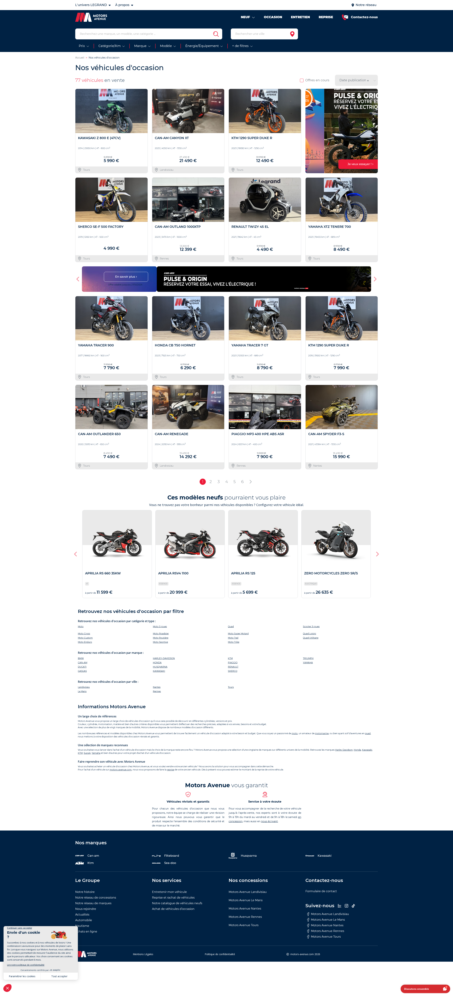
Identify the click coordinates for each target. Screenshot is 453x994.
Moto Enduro (85, 642)
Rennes (157, 691)
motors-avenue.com (121, 769)
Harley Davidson (344, 750)
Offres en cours (317, 80)
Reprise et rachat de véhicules (173, 897)
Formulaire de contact (321, 891)
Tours (231, 687)
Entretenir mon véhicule (169, 892)
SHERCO (232, 671)
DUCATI (82, 666)
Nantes (156, 687)
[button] (309, 131)
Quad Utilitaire (310, 637)
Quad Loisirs (309, 633)
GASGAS (82, 671)
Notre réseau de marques (93, 903)
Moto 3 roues (160, 626)
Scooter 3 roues (311, 626)
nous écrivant (269, 821)
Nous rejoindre (85, 909)
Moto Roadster (161, 633)
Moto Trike (233, 642)
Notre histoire (85, 892)
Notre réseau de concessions (95, 897)
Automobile (83, 920)
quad (368, 733)
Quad (231, 626)
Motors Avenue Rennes (245, 917)
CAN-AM (82, 662)
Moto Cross (84, 633)
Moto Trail (233, 637)
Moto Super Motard (238, 633)
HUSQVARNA (160, 666)
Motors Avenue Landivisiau (248, 892)
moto (295, 733)
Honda (357, 750)
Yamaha (96, 753)
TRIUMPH (308, 658)
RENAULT (233, 666)
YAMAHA (308, 662)
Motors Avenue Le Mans (246, 900)
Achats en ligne (86, 931)
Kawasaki (367, 750)
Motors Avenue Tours (244, 925)
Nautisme (82, 926)
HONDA (157, 662)
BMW (81, 658)
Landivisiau (84, 687)
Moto (81, 626)
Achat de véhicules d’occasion (173, 909)
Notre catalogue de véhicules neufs (177, 903)
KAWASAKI (159, 671)
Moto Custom (85, 637)
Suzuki (87, 753)
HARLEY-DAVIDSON (164, 658)
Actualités (82, 914)
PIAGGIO (232, 662)
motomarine (322, 733)
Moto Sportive (160, 642)
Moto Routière (160, 637)
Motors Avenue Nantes (245, 908)
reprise (170, 769)
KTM (230, 658)
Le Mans (82, 691)
